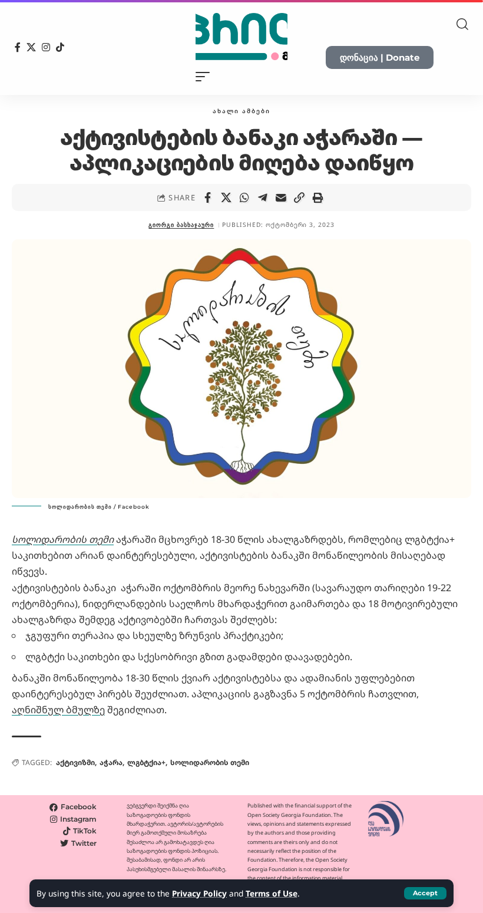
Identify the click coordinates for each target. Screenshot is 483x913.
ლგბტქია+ (146, 762)
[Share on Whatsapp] (244, 197)
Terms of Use (271, 893)
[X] (31, 47)
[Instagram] (46, 47)
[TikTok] (60, 47)
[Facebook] (18, 47)
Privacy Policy (199, 893)
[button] (425, 893)
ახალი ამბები (241, 111)
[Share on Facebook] (208, 197)
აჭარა (111, 762)
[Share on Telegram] (262, 197)
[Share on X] (226, 197)
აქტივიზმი (75, 762)
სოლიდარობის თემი (209, 762)
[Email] (281, 197)
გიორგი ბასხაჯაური (181, 225)
